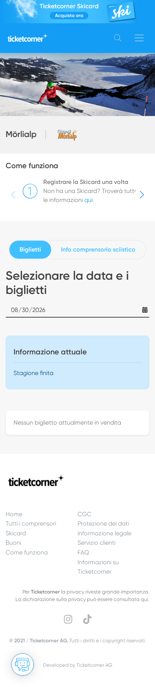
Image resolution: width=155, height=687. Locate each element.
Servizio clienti (96, 542)
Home (14, 514)
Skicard (16, 533)
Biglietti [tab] (30, 249)
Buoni (13, 542)
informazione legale (104, 533)
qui (88, 199)
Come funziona (27, 552)
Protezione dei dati (103, 523)
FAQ (83, 552)
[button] (141, 194)
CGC (84, 514)
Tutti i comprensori (31, 523)
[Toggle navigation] (139, 38)
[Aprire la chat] (22, 664)
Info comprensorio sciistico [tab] (98, 249)
